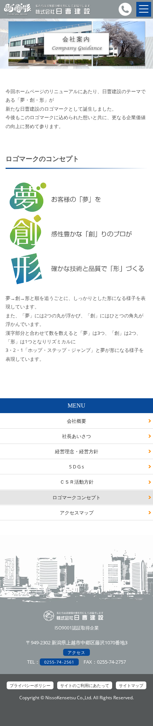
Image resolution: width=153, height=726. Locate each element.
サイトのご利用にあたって (84, 685)
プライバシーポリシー (30, 685)
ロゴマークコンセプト (76, 497)
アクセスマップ (77, 512)
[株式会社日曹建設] (47, 15)
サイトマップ (131, 685)
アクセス (76, 652)
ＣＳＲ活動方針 (77, 481)
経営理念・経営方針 (76, 451)
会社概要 (76, 421)
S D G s (76, 466)
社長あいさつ (76, 436)
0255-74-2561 (59, 662)
